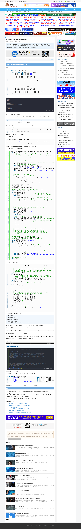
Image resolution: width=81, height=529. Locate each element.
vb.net (13, 11)
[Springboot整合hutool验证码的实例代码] (10, 447)
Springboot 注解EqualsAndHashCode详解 (18, 403)
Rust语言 (28, 11)
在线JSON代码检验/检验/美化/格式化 (66, 140)
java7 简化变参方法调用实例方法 (22, 453)
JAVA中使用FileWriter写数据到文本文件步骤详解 (68, 103)
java (32, 11)
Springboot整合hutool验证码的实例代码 (24, 445)
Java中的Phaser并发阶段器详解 (64, 110)
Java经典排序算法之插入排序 (64, 116)
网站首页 (8, 9)
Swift (42, 11)
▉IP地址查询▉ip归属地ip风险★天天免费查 (32, 20)
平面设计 (66, 9)
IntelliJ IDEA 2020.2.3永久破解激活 (66, 63)
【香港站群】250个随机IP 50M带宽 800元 (31, 22)
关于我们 (27, 525)
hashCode (19, 438)
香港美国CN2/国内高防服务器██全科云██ (14, 26)
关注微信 (68, 1)
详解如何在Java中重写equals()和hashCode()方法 (19, 405)
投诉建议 (49, 525)
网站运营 (60, 9)
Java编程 (20, 11)
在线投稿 (53, 525)
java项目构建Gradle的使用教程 (22, 513)
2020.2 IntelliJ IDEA (63, 72)
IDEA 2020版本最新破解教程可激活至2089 (67, 68)
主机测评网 (20, 1)
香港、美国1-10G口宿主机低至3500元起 (48, 22)
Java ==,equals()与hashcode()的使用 (16, 410)
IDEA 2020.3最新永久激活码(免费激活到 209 (68, 74)
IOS (39, 11)
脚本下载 (32, 9)
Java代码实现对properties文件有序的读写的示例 (25, 483)
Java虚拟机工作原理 (62, 112)
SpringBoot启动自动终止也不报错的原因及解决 (67, 114)
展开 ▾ (52, 59)
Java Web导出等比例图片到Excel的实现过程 (67, 105)
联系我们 (36, 525)
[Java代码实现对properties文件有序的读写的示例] (10, 484)
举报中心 (62, 1)
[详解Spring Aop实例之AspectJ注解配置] (10, 462)
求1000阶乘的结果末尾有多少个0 (22, 490)
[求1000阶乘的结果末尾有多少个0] (10, 492)
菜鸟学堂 (7, 1)
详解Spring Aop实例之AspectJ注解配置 (24, 460)
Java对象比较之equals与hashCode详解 (17, 407)
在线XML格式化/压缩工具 (64, 133)
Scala (45, 11)
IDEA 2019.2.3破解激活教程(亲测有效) (67, 77)
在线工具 (25, 1)
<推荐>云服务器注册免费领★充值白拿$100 (14, 17)
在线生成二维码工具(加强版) (64, 144)
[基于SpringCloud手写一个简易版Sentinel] (10, 477)
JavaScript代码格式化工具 (63, 131)
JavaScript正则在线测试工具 (64, 142)
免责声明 (40, 525)
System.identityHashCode (12, 438)
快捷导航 (73, 1)
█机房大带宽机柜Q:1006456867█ (65, 19)
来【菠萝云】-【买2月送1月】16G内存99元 (14, 19)
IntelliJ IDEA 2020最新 (64, 61)
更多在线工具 (61, 146)
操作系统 (54, 9)
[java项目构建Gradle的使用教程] (10, 515)
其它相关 (60, 11)
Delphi (25, 11)
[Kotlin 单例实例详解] (10, 507)
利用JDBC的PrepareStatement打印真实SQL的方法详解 (27, 498)
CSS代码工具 (61, 130)
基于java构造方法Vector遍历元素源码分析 (24, 468)
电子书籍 (48, 9)
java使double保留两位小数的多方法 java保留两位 (69, 65)
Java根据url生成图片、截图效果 (65, 119)
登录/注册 (55, 1)
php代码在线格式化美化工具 (64, 135)
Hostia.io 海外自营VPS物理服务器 (47, 19)
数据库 (38, 9)
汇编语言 (52, 11)
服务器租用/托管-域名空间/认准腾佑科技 (66, 25)
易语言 (49, 11)
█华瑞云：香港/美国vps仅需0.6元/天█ (48, 25)
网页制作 (14, 9)
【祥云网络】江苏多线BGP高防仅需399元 (67, 23)
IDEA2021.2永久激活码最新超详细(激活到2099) (68, 67)
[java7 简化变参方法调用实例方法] (10, 454)
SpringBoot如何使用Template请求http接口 (66, 107)
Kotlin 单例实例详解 (19, 506)
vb (10, 11)
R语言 (57, 11)
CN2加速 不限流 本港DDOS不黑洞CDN (31, 17)
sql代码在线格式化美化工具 (64, 137)
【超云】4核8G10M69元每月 (29, 25)
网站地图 (45, 525)
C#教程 (7, 11)
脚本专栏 (26, 9)
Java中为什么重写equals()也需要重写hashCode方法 (20, 412)
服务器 (43, 9)
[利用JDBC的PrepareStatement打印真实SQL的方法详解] (10, 499)
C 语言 (17, 11)
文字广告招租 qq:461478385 (46, 17)
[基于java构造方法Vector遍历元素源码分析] (10, 469)
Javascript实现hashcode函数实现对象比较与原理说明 (20, 408)
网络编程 (20, 9)
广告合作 (31, 525)
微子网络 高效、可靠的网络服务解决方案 (49, 23)
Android (36, 11)
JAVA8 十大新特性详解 (64, 70)
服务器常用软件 (13, 1)
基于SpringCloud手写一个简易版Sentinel (24, 475)
